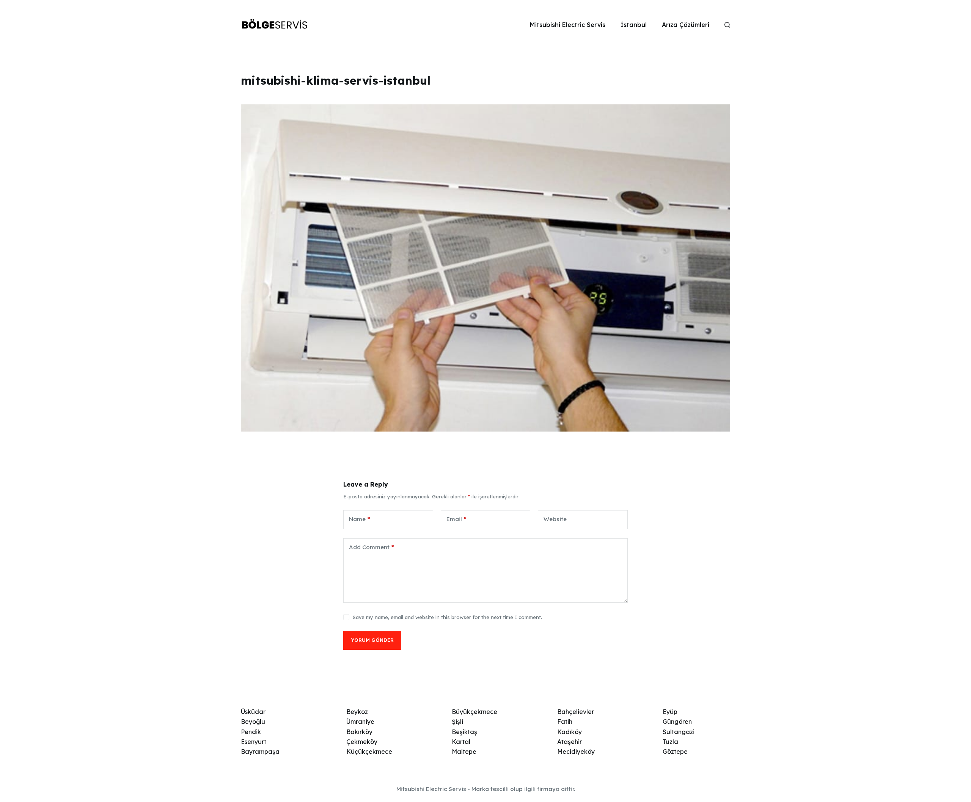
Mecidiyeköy (576, 751)
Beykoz (357, 711)
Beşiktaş (464, 732)
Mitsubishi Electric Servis (567, 24)
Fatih (564, 721)
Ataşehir (569, 741)
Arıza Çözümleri (685, 24)
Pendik (251, 732)
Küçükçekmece (369, 751)
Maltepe (464, 751)
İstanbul (634, 24)
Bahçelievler (575, 711)
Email (456, 519)
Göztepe (675, 751)
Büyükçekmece (474, 711)
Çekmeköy (361, 741)
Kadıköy (569, 732)
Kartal (461, 741)
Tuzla (670, 741)
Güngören (677, 721)
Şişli (457, 721)
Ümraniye (360, 721)
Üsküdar (253, 711)
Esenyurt (253, 741)
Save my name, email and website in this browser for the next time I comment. (447, 617)
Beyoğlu (253, 721)
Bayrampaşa (260, 751)
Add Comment (371, 547)
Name (359, 519)
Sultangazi (678, 732)
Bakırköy (359, 732)
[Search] (727, 25)
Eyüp (670, 711)
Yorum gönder (372, 640)
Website (555, 519)
